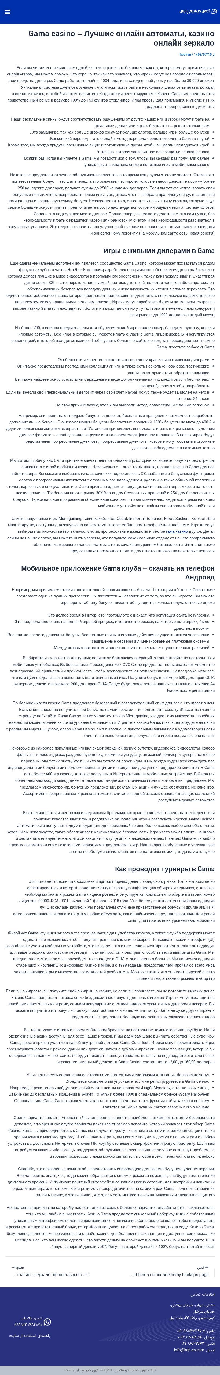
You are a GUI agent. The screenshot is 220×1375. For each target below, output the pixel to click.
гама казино (177, 532)
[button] (7, 12)
